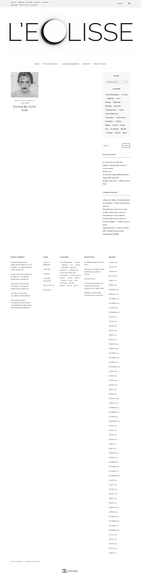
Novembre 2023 (114, 412)
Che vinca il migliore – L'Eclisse (112, 222)
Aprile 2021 (112, 553)
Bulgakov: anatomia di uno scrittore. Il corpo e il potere (94, 271)
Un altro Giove (107, 171)
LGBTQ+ (118, 121)
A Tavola (124, 94)
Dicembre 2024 (114, 353)
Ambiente (110, 98)
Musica (16, 100)
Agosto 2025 (113, 317)
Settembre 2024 (114, 367)
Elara (12, 561)
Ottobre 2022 (113, 471)
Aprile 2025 (112, 335)
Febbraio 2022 (113, 507)
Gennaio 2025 (113, 348)
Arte (118, 98)
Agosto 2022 (113, 480)
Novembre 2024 (114, 357)
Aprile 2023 (112, 444)
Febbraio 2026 (114, 289)
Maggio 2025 (113, 330)
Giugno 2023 (113, 435)
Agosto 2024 (113, 371)
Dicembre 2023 (114, 407)
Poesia (122, 125)
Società (117, 133)
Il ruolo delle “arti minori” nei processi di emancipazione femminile (116, 231)
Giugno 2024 (113, 380)
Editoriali (34, 5)
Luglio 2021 (113, 539)
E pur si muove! (25, 296)
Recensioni (22, 100)
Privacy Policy (24, 5)
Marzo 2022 (113, 503)
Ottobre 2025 (113, 308)
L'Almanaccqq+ (111, 110)
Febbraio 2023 (113, 453)
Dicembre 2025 (114, 298)
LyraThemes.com (35, 561)
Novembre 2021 (114, 521)
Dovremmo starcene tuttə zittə (112, 162)
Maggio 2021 (113, 548)
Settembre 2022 (114, 475)
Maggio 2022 (113, 494)
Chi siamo (29, 2)
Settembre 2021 (114, 530)
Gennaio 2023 (113, 457)
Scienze (110, 133)
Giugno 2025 (113, 326)
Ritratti (123, 129)
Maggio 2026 (113, 276)
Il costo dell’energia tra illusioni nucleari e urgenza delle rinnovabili (94, 285)
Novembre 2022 (114, 466)
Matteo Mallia (25, 103)
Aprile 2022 (112, 498)
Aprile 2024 (113, 389)
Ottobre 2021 (113, 525)
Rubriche (21, 2)
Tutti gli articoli (49, 64)
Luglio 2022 (113, 485)
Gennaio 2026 (113, 294)
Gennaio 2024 (113, 403)
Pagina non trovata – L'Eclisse (112, 228)
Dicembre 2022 (114, 462)
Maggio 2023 (113, 439)
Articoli (14, 2)
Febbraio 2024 (114, 398)
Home (37, 64)
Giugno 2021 (113, 544)
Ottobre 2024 (113, 362)
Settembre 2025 (114, 312)
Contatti (37, 2)
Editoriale (117, 102)
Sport (125, 133)
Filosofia (108, 106)
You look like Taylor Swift (24, 108)
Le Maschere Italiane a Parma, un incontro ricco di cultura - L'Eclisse (21, 264)
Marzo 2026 (113, 285)
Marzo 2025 (113, 339)
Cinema (108, 102)
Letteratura (109, 117)
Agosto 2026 (113, 262)
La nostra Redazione (70, 64)
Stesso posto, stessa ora (118, 212)
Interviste (117, 106)
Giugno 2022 (113, 489)
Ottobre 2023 (113, 416)
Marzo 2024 (113, 394)
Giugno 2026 (113, 271)
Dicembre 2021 (114, 516)
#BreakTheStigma (112, 94)
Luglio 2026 (113, 267)
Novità (115, 125)
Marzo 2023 (113, 448)
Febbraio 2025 (113, 344)
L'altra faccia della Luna (68, 272)
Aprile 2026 (113, 280)
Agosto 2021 (113, 534)
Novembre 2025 (114, 303)
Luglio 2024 (113, 376)
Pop (106, 129)
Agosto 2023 (113, 426)
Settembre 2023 (114, 421)
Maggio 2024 (113, 385)
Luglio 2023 (113, 430)
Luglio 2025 (113, 321)
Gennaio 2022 (113, 512)
